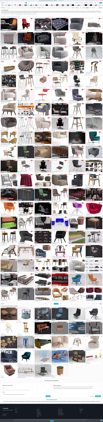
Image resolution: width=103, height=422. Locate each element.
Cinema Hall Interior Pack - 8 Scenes (72, 201)
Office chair (19, 158)
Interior (25, 14)
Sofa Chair (19, 320)
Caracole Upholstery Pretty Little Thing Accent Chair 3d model (58, 300)
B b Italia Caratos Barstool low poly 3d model (5, 59)
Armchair (35, 14)
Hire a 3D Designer (39, 412)
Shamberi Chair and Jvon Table (55, 272)
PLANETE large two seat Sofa (38, 300)
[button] (24, 2)
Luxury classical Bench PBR (38, 158)
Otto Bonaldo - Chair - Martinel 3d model (39, 272)
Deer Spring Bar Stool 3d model (72, 116)
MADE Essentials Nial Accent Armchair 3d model (6, 144)
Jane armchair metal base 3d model (4, 116)
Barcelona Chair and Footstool (89, 116)
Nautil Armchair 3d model (88, 215)
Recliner (70, 286)
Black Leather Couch (54, 286)
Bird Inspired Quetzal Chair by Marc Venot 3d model (23, 73)
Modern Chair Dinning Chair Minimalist (39, 363)
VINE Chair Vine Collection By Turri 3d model (22, 229)
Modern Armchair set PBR (3, 320)
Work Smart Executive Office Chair (72, 45)
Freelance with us (60, 412)
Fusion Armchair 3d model (37, 116)
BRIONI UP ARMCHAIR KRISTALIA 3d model (56, 59)
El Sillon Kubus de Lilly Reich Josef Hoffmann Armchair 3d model (58, 73)
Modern (28, 14)
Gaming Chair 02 (53, 130)
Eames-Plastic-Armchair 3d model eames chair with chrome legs (75, 215)
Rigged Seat (8, 16)
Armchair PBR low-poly (71, 363)
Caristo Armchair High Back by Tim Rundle (90, 144)
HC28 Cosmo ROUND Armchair (21, 59)
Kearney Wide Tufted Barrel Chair (72, 272)
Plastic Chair (87, 130)
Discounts (38, 416)
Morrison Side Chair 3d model (38, 73)
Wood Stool (87, 229)
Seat (17, 14)
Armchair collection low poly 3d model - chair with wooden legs (75, 73)
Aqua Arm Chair (19, 363)
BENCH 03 (19, 286)
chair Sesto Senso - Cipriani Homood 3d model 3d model (57, 116)
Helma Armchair (36, 59)
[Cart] (95, 2)
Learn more (87, 419)
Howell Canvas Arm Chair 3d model (55, 144)
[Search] (26, 2)
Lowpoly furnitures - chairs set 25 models (56, 363)
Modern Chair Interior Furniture (38, 377)
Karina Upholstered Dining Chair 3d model (56, 201)
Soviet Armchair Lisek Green (38, 201)
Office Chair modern (71, 144)
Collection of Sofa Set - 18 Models (89, 272)
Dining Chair (87, 59)
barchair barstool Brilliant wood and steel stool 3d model (24, 130)
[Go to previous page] (45, 304)
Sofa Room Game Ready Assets (38, 45)
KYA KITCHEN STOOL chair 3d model (72, 130)
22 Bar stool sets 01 (20, 116)
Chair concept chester (71, 158)
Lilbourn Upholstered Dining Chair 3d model (56, 215)
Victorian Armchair (20, 45)
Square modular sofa (37, 286)
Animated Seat (13, 16)
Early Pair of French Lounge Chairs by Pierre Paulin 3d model (7, 286)
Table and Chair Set (37, 320)
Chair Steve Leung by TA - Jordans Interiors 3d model (40, 229)
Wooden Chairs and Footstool (55, 158)
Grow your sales (60, 409)
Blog (15, 409)
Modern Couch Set (3, 229)
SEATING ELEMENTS (88, 363)
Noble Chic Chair (2, 377)
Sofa (32, 14)
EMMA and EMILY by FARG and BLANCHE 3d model (6, 215)
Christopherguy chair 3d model (4, 300)
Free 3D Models (38, 413)
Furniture (20, 14)
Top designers (81, 409)
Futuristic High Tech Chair (71, 320)
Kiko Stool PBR (53, 377)
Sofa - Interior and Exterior (3, 73)
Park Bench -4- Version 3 (3, 272)
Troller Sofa (2, 45)
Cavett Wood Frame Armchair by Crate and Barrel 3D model (7, 158)
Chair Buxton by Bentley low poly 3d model (90, 201)
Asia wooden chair (88, 158)
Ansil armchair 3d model (37, 130)
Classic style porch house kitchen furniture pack (40, 144)
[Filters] (90, 7)
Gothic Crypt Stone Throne (88, 45)
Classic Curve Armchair (88, 73)
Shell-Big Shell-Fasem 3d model (72, 229)
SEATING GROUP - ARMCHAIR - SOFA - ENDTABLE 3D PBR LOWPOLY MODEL (59, 229)
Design (30, 14)
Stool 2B (19, 201)
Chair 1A (19, 300)
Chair (22, 14)
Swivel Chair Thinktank (88, 320)
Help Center (16, 412)
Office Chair (53, 320)
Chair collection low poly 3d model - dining (22, 215)
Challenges (81, 410)
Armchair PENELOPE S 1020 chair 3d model (90, 300)
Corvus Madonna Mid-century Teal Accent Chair (74, 59)
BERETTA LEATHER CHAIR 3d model (4, 130)
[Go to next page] (56, 304)
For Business (38, 409)
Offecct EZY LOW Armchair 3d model (72, 300)
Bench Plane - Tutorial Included (38, 215)
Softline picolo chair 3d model (55, 45)
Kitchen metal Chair (20, 144)
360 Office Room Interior (3, 201)
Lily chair (19, 272)
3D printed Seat (17, 16)
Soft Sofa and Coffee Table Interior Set (22, 377)
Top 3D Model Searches (61, 413)
